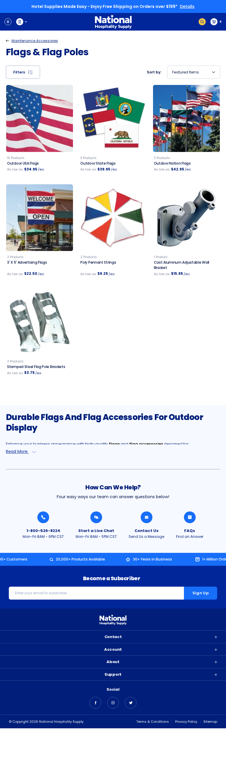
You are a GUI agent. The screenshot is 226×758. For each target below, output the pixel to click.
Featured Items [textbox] (185, 72)
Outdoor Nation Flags (172, 163)
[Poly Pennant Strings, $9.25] (112, 217)
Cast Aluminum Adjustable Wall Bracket (181, 265)
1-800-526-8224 (43, 530)
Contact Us (146, 530)
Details (187, 6)
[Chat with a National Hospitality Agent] (96, 517)
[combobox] (193, 72)
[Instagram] (113, 703)
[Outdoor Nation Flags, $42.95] (186, 118)
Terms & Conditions (152, 721)
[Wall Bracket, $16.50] (186, 217)
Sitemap (210, 721)
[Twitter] (131, 703)
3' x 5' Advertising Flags (27, 262)
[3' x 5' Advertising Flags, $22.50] (39, 217)
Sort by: (154, 72)
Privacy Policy (186, 721)
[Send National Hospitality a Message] (146, 517)
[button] (23, 72)
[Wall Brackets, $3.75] (39, 322)
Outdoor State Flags (97, 163)
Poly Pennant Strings (98, 262)
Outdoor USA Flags (23, 163)
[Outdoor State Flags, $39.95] (112, 118)
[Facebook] (95, 703)
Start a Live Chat (96, 530)
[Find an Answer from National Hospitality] (190, 517)
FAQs (189, 530)
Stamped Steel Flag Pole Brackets (36, 366)
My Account (22, 22)
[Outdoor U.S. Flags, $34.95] (39, 118)
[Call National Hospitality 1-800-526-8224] (43, 517)
